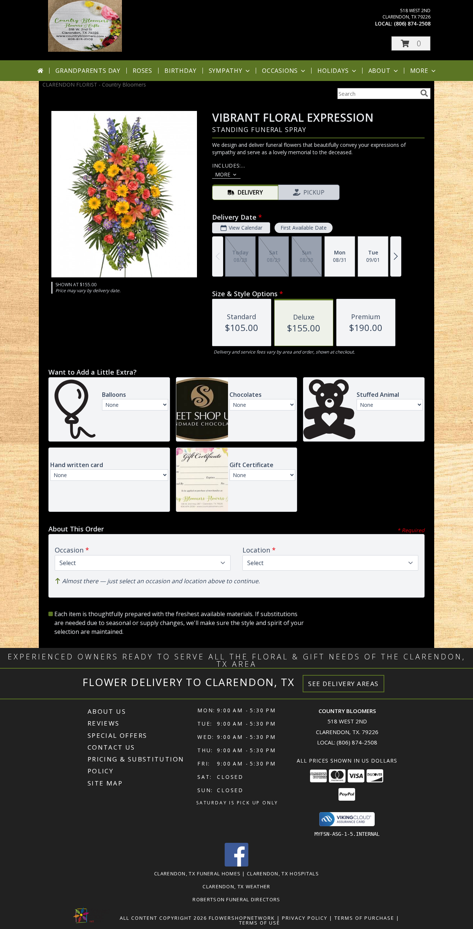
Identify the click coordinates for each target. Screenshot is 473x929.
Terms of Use (259, 922)
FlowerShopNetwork (242, 918)
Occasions (280, 71)
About (379, 71)
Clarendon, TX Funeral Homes (197, 873)
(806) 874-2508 (412, 23)
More (419, 71)
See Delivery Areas (343, 683)
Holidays (332, 71)
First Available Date (303, 227)
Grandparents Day (87, 71)
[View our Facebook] (236, 864)
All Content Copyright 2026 (163, 918)
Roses (142, 71)
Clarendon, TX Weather (236, 886)
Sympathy (225, 71)
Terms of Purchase (364, 918)
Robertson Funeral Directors (236, 899)
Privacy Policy (304, 918)
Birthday (180, 71)
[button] (411, 43)
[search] (424, 93)
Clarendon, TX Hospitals (283, 873)
